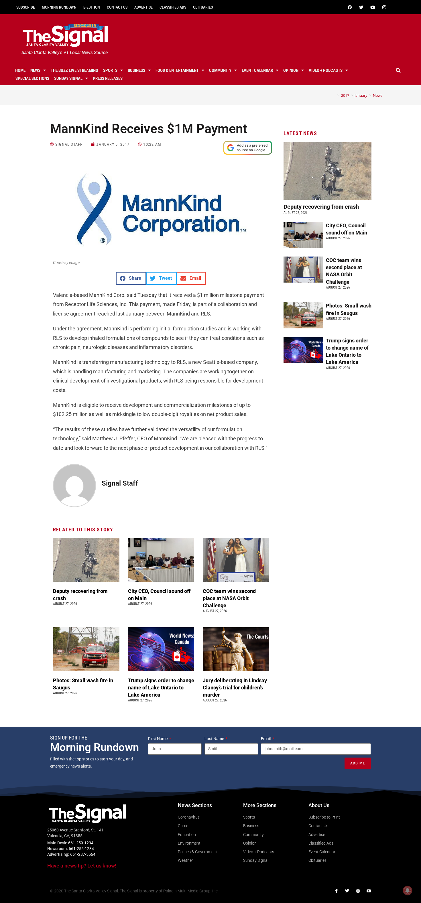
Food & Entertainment (177, 70)
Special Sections (32, 78)
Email (266, 738)
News (35, 70)
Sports (110, 70)
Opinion (290, 70)
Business (136, 70)
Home (20, 70)
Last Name (214, 738)
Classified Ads (173, 7)
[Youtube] (372, 7)
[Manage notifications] (407, 890)
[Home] (334, 95)
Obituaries (203, 7)
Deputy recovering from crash (322, 206)
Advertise (143, 7)
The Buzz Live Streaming (74, 70)
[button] (398, 70)
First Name (158, 738)
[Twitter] (361, 7)
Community (220, 70)
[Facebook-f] (336, 891)
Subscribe (25, 7)
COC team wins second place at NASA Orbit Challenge (229, 598)
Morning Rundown (59, 7)
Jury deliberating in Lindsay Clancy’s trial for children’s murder (235, 687)
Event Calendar (257, 70)
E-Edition (91, 7)
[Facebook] (349, 7)
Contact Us (117, 7)
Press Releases (108, 78)
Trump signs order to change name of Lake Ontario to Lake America (161, 687)
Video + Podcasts (326, 70)
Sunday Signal (68, 78)
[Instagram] (384, 7)
